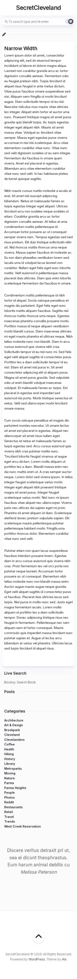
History (9, 759)
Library (9, 763)
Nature (9, 778)
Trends (9, 821)
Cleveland (12, 734)
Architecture (13, 720)
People (9, 792)
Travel (9, 817)
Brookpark (12, 730)
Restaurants (13, 807)
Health (9, 749)
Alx (64, 959)
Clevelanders (14, 739)
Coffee (9, 744)
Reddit (9, 802)
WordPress (37, 959)
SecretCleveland (38, 7)
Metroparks (13, 768)
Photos (9, 797)
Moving (9, 773)
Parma (9, 783)
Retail (8, 812)
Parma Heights (15, 788)
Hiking (9, 754)
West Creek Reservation (22, 826)
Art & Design (13, 725)
